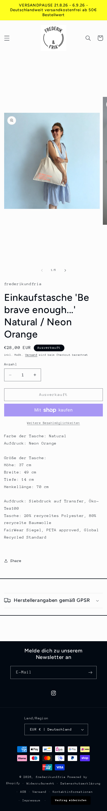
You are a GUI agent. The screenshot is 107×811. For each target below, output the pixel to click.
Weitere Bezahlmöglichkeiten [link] (53, 423)
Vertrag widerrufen (70, 800)
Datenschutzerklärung (81, 783)
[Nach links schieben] (42, 270)
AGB (23, 792)
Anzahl (10, 364)
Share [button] (16, 561)
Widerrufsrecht (40, 783)
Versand (31, 355)
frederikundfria (51, 777)
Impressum (31, 800)
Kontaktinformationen (73, 792)
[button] (7, 38)
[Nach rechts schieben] (65, 270)
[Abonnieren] (90, 672)
